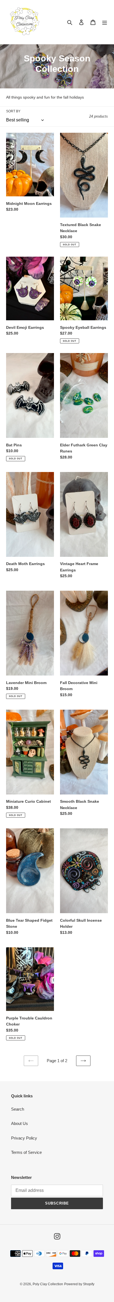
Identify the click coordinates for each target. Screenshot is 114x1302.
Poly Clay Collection (48, 1284)
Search (17, 1109)
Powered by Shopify (79, 1284)
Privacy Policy (24, 1138)
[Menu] (104, 22)
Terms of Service (26, 1152)
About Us (19, 1123)
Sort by (13, 111)
